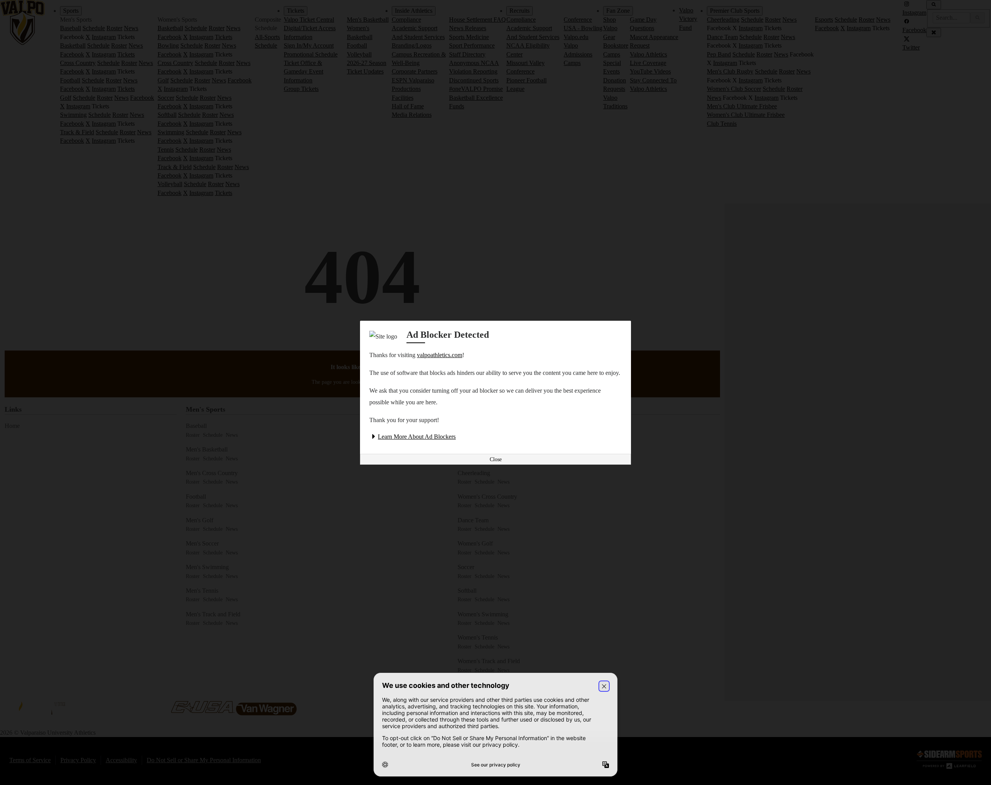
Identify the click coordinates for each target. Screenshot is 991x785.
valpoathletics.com (439, 355)
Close (496, 459)
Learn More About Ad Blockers (417, 436)
